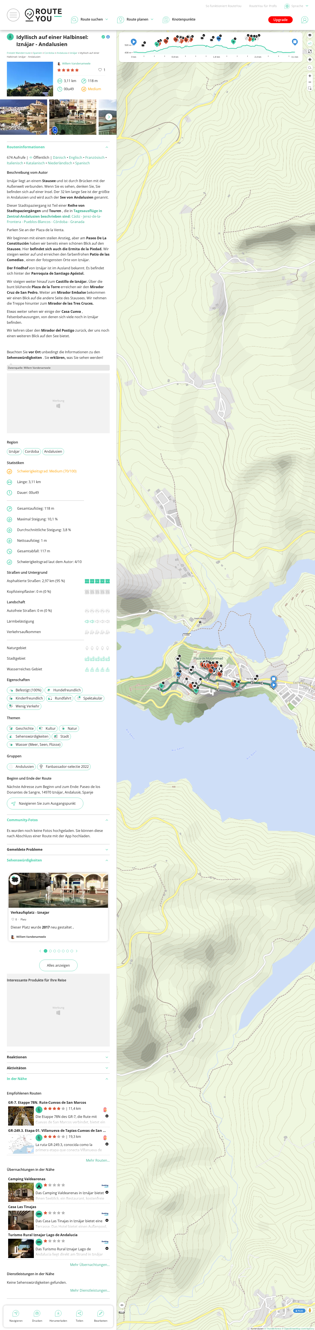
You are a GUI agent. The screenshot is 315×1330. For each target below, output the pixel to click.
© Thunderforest (272, 1328)
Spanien (37, 52)
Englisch (75, 157)
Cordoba (49, 52)
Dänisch (59, 157)
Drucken (37, 1321)
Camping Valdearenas (26, 1179)
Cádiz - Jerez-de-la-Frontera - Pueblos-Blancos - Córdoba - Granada (54, 216)
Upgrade (280, 19)
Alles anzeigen (58, 965)
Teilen (79, 1321)
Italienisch (15, 163)
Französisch (95, 157)
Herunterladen (58, 1321)
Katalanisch (35, 163)
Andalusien (53, 451)
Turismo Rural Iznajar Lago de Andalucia (43, 1235)
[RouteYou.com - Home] (43, 15)
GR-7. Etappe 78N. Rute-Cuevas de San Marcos (47, 1102)
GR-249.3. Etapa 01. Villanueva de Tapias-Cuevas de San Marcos (61, 1130)
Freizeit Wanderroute (19, 52)
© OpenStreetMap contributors (298, 1328)
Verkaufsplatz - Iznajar (30, 912)
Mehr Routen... (98, 1160)
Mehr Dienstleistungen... (90, 1290)
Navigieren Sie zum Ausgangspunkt (47, 803)
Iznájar (73, 52)
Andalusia (62, 52)
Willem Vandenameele (76, 63)
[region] (216, 680)
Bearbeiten (100, 1321)
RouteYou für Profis (263, 6)
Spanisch (82, 163)
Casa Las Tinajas (22, 1206)
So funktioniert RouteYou (224, 6)
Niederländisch (60, 163)
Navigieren (15, 1321)
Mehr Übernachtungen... (90, 1264)
